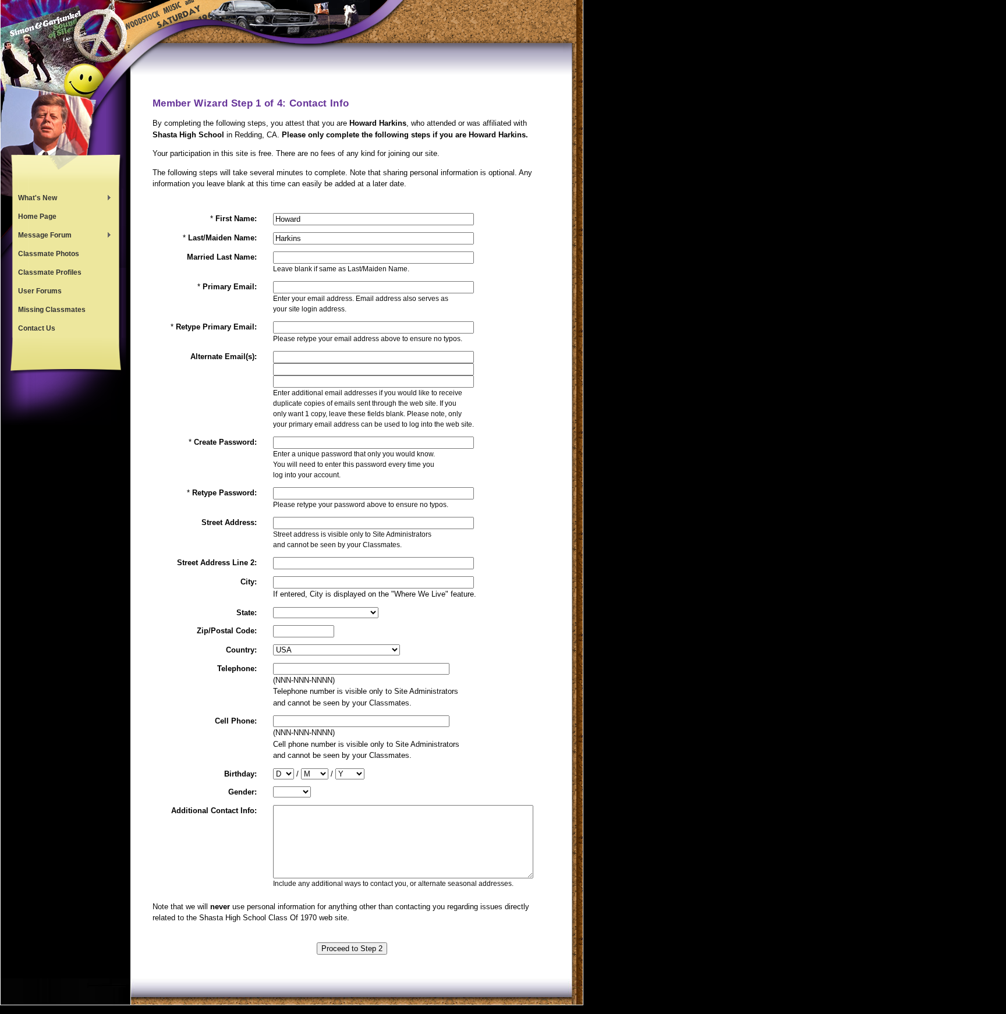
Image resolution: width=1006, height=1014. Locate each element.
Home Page (37, 216)
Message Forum (42, 236)
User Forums (40, 291)
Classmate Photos (48, 254)
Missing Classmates (52, 310)
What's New (34, 199)
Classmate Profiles (50, 272)
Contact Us (36, 328)
